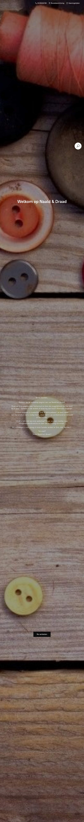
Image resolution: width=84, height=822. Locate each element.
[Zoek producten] (78, 146)
